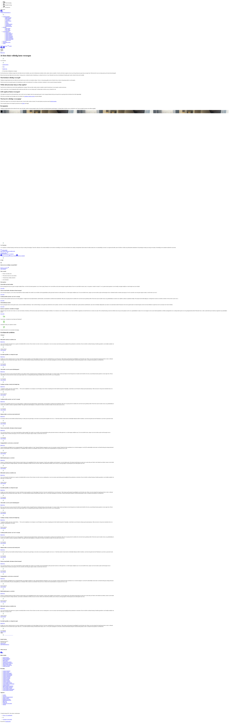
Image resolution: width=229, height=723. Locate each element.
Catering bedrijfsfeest (9, 38)
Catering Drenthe (6, 679)
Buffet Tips (2, 52)
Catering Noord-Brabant (7, 675)
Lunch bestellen (8, 20)
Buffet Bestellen (8, 17)
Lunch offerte (7, 30)
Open (2, 50)
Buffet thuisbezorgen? (7, 700)
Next (2, 632)
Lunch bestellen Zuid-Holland (8, 683)
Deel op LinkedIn (21, 255)
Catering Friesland (6, 680)
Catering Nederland (6, 670)
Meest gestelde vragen (7, 664)
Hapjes (6, 21)
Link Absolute (3, 268)
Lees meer (2, 288)
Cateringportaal (8, 25)
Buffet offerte (7, 28)
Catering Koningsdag (9, 39)
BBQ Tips (5, 701)
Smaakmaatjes (8, 721)
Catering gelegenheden (7, 661)
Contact (10, 46)
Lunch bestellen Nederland (8, 690)
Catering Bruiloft (8, 34)
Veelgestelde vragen (6, 42)
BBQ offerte (7, 29)
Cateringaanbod (6, 16)
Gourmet (7, 23)
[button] (116, 16)
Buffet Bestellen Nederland (8, 685)
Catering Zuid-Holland (7, 673)
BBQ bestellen (8, 18)
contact (4, 43)
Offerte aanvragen (6, 666)
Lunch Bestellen (6, 659)
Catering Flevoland (6, 677)
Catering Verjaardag (9, 35)
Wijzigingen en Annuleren (8, 663)
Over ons (4, 41)
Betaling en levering (6, 699)
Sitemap (4, 704)
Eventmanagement (8, 24)
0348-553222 (3, 643)
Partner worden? (6, 698)
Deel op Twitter (13, 255)
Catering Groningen (6, 681)
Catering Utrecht (6, 672)
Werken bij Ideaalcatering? (8, 697)
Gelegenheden (6, 31)
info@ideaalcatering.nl (4, 644)
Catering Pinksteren (9, 33)
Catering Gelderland (6, 676)
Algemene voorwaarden (7, 703)
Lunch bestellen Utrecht (7, 682)
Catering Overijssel (6, 678)
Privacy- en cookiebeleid (7, 715)
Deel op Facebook (5, 255)
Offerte (4, 27)
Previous (2, 335)
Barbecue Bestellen (6, 658)
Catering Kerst (8, 40)
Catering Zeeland (6, 684)
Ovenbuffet (7, 19)
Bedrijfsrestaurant (8, 26)
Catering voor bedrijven (7, 665)
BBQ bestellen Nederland (8, 687)
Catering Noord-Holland (7, 674)
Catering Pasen (8, 32)
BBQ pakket (5, 660)
